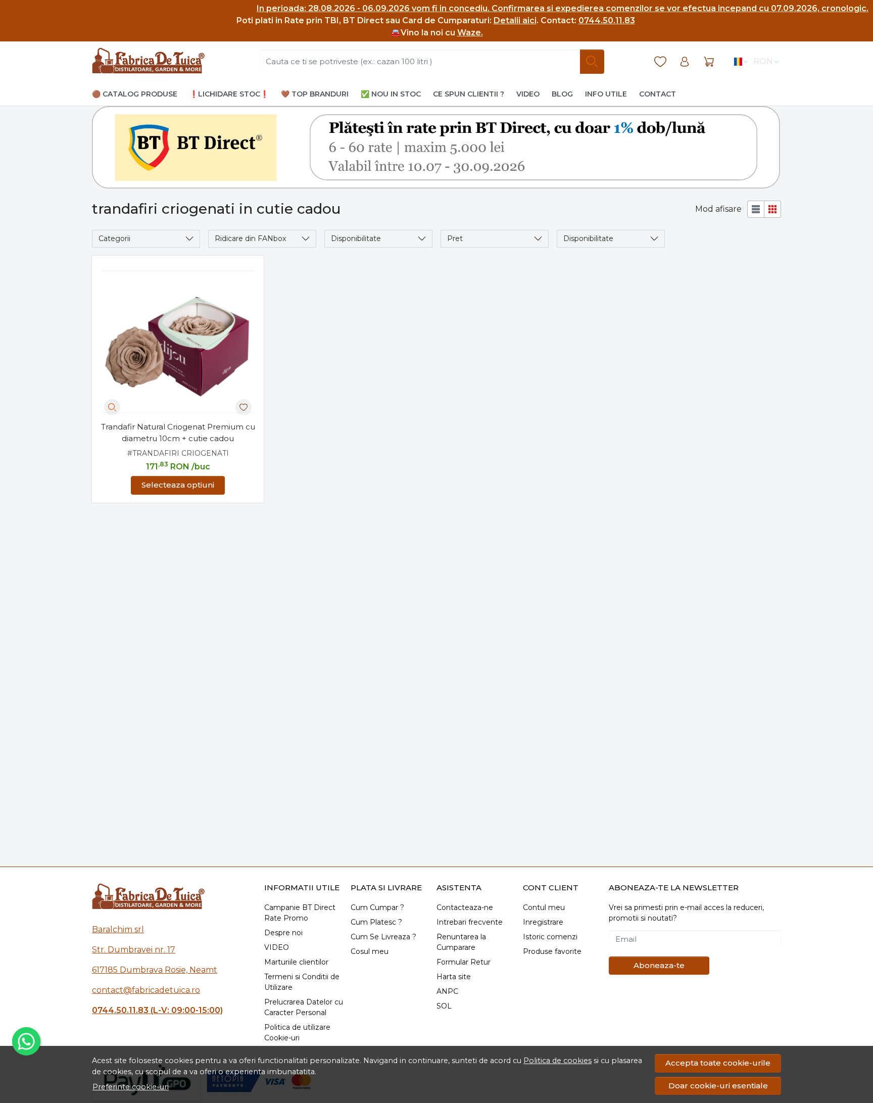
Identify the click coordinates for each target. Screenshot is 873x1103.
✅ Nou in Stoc (391, 94)
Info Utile (606, 94)
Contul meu (544, 907)
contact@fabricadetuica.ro (146, 990)
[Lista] (755, 209)
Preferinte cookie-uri (130, 1086)
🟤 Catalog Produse (134, 94)
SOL (444, 1006)
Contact (657, 94)
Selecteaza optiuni (177, 485)
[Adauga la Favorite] (243, 407)
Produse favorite (552, 951)
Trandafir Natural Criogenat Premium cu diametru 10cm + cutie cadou (178, 432)
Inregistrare (543, 922)
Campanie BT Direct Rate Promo (299, 913)
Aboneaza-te (659, 965)
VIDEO (276, 947)
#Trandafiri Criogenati (178, 453)
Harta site (454, 976)
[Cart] (709, 62)
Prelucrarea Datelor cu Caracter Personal (303, 1007)
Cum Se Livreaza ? (383, 936)
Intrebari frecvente (470, 922)
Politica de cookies (557, 1060)
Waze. (470, 32)
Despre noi (283, 932)
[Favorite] (660, 62)
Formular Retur (464, 962)
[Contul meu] (684, 62)
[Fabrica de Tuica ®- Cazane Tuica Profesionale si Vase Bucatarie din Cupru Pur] (148, 61)
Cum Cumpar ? (377, 907)
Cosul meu (370, 951)
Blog (562, 94)
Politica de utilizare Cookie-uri (297, 1032)
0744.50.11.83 (606, 20)
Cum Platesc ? (376, 922)
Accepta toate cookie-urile (717, 1063)
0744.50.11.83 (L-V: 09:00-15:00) (157, 1010)
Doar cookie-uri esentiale (718, 1085)
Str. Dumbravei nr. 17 (133, 949)
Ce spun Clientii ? (468, 94)
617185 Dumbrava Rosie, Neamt (154, 970)
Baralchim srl (118, 929)
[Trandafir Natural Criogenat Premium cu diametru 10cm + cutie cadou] (178, 341)
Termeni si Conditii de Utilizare (302, 982)
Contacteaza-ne (465, 907)
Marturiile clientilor (296, 962)
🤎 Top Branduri (315, 94)
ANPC (447, 991)
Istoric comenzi (550, 936)
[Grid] (772, 209)
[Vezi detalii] (112, 407)
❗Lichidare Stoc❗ (229, 94)
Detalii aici (515, 20)
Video (528, 94)
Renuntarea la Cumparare (461, 942)
